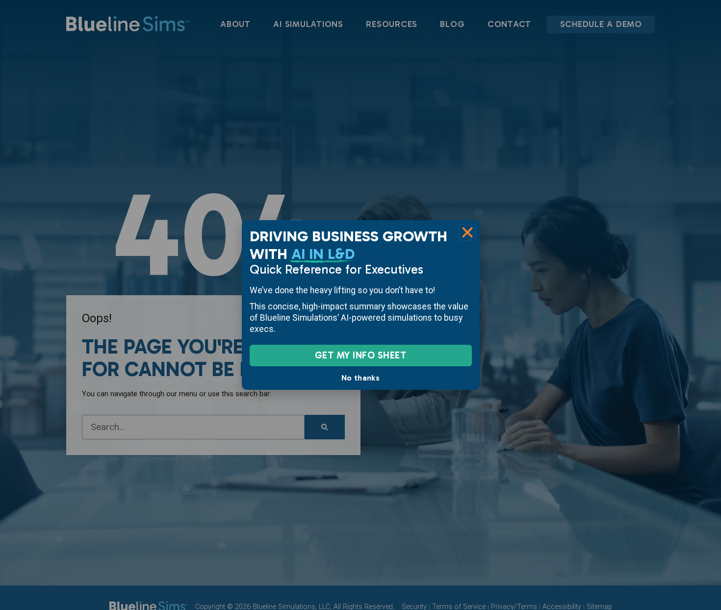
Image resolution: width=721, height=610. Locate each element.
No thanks (360, 377)
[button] (467, 232)
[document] (360, 305)
